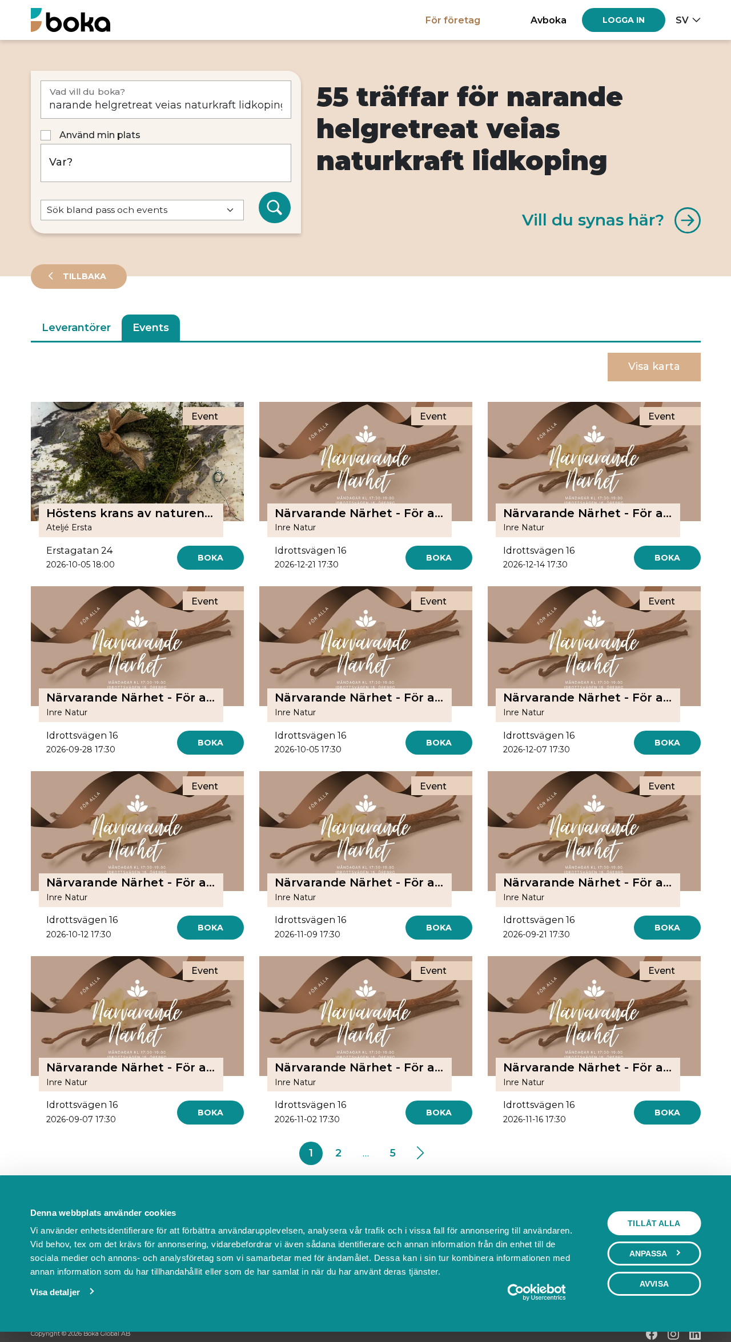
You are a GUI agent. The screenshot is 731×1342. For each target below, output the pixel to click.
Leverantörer (76, 327)
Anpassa (648, 1253)
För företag (452, 20)
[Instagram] (673, 1334)
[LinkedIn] (695, 1334)
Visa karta (654, 366)
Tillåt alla (654, 1223)
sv (682, 20)
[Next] (420, 1153)
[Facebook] (651, 1334)
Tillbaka (83, 276)
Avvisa (654, 1283)
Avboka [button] (549, 20)
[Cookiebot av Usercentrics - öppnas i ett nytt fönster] (537, 1292)
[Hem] (70, 20)
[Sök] (275, 208)
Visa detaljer (55, 1292)
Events (150, 327)
